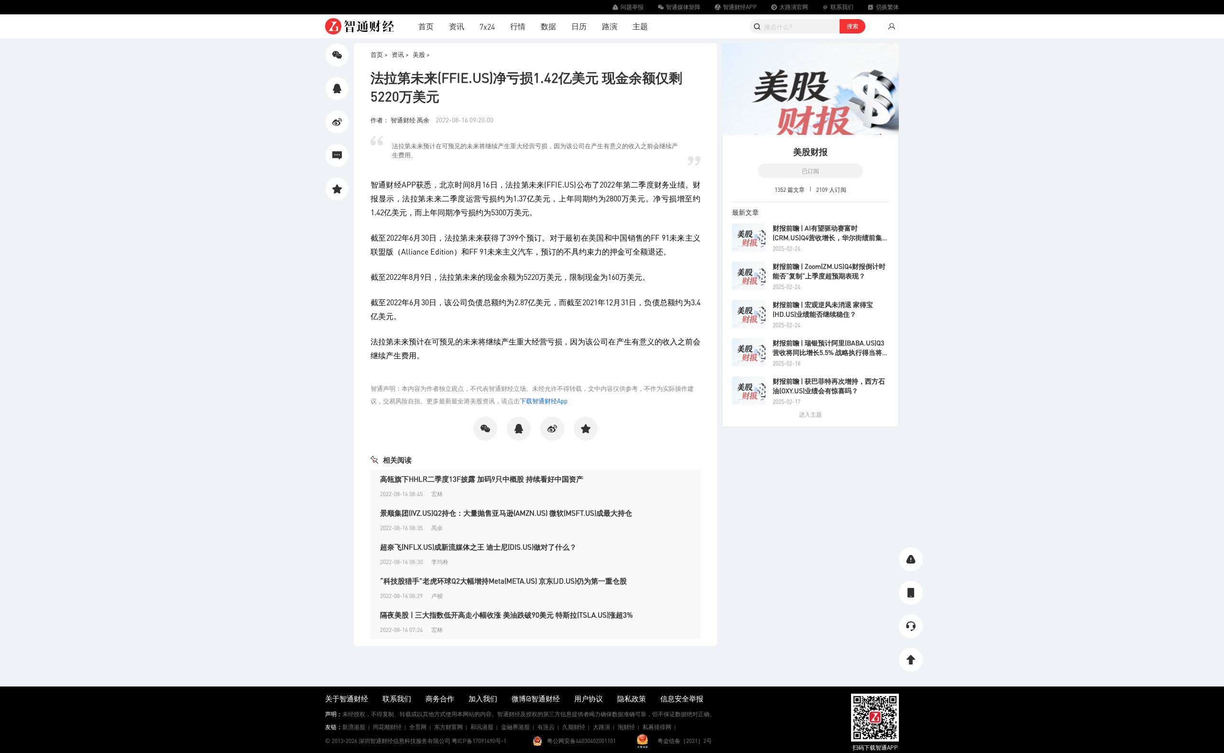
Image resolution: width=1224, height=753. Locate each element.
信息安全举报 (681, 698)
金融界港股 (515, 727)
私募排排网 (657, 727)
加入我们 (483, 698)
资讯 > (400, 54)
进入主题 (810, 414)
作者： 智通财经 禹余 (401, 120)
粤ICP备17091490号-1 (479, 740)
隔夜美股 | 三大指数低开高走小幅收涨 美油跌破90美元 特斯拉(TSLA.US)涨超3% (506, 615)
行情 (517, 26)
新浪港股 (353, 727)
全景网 (417, 727)
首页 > (379, 54)
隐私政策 (631, 698)
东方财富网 (448, 727)
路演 (609, 26)
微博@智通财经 (536, 698)
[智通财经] (359, 26)
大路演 (601, 727)
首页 (426, 26)
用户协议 (588, 698)
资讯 (456, 26)
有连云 (546, 727)
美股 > (421, 54)
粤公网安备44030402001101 (581, 740)
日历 (579, 26)
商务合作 (440, 698)
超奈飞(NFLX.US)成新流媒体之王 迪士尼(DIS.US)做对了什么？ (478, 547)
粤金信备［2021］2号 (684, 740)
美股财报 (810, 151)
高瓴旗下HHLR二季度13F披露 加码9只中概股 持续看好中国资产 (481, 479)
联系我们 (396, 698)
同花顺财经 (387, 727)
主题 (640, 26)
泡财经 (626, 727)
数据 (548, 26)
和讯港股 (481, 727)
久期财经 (573, 727)
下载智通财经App (544, 401)
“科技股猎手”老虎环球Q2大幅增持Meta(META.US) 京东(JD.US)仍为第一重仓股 (503, 581)
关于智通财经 (346, 698)
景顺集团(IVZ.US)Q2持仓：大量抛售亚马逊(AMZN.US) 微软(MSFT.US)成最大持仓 (506, 513)
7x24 (487, 27)
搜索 (852, 26)
